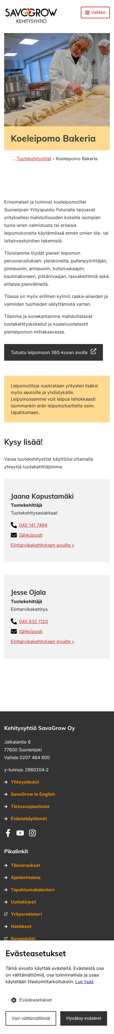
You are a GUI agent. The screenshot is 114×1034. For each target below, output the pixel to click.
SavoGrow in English (33, 794)
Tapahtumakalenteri (32, 889)
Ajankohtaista (25, 877)
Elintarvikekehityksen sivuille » (42, 545)
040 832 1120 (33, 621)
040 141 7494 (33, 525)
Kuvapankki (23, 938)
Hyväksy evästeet (83, 1018)
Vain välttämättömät (31, 1018)
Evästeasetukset (35, 1000)
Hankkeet (21, 926)
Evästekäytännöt (29, 818)
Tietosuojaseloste (30, 806)
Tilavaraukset (25, 865)
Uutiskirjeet (23, 902)
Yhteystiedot (25, 782)
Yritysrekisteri (26, 914)
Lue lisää (84, 981)
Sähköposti (31, 535)
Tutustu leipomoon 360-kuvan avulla (49, 352)
